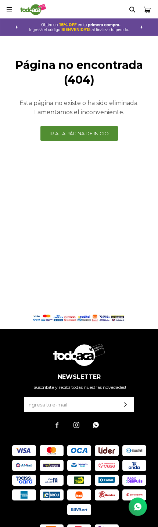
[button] (132, 9)
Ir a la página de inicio (79, 133)
